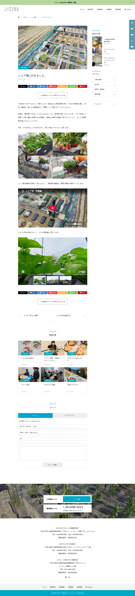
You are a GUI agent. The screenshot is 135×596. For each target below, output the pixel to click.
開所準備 (97, 94)
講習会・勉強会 (99, 89)
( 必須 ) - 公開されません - (29, 432)
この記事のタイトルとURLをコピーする (52, 95)
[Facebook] (69, 577)
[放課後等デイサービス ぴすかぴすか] (11, 9)
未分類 (97, 84)
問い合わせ (127, 9)
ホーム (82, 9)
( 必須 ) (28, 426)
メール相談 (76, 499)
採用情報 (118, 9)
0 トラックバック (70, 415)
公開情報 (109, 9)
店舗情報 (99, 9)
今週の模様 (23, 67)
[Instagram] (66, 577)
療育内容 (90, 9)
